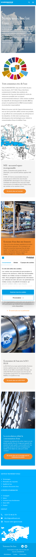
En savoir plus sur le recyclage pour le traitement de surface (18, 456)
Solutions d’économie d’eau (11, 486)
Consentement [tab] (6, 262)
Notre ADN (6, 503)
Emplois (5, 505)
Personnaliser (17, 297)
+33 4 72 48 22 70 (10, 514)
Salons (5, 498)
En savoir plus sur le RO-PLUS (16, 380)
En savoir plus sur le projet (15, 191)
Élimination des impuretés (10, 481)
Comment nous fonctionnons (11, 500)
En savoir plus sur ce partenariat (19, 310)
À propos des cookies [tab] (27, 262)
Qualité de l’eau (7, 484)
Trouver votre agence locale (13, 521)
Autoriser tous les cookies (18, 292)
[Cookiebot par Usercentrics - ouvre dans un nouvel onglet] (26, 258)
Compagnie (6, 495)
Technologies (6, 479)
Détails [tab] (16, 262)
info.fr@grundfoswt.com (12, 518)
